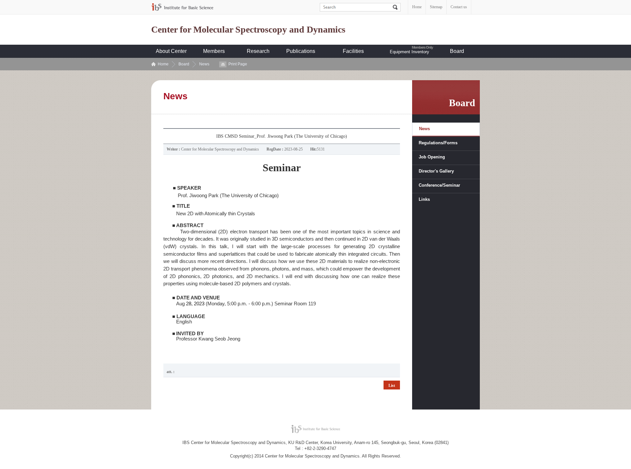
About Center (171, 51)
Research (258, 51)
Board (457, 51)
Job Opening (432, 156)
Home (417, 7)
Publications (300, 51)
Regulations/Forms (438, 142)
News (204, 64)
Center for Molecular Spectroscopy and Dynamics (248, 29)
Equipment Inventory (409, 51)
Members (214, 51)
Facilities (353, 51)
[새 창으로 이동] (182, 7)
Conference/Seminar (439, 185)
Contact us (459, 7)
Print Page (237, 64)
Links (424, 199)
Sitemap (436, 7)
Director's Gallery (436, 171)
